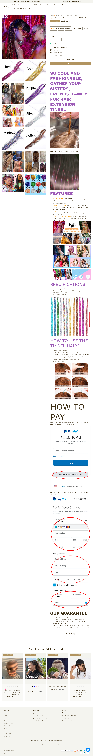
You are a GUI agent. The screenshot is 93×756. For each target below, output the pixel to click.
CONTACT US (7, 718)
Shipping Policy (8, 736)
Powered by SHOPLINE (13, 753)
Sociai (42, 4)
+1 (17, 686)
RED (74, 28)
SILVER (86, 28)
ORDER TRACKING (8, 723)
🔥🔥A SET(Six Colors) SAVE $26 (60, 28)
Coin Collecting (57, 4)
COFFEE (53, 32)
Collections (22, 4)
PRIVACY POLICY (8, 728)
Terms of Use (7, 733)
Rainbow (61, 32)
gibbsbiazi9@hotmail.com (42, 718)
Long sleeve (32, 8)
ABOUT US (6, 715)
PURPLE (68, 32)
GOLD (80, 28)
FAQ (5, 720)
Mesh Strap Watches (19, 8)
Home (13, 4)
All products (33, 4)
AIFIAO (8, 750)
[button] (82, 6)
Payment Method (8, 725)
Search (6, 712)
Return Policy (7, 731)
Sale (47, 4)
